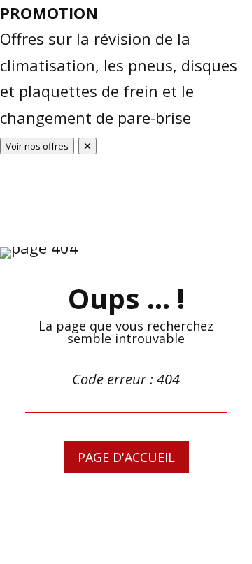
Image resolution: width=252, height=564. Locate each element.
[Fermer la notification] (87, 146)
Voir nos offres (37, 146)
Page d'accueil (126, 457)
